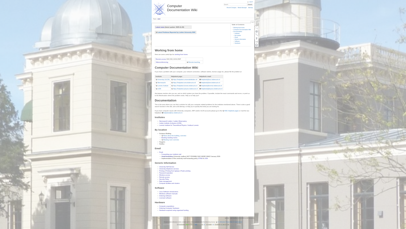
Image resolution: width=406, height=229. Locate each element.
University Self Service (166, 167)
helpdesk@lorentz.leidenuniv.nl (211, 85)
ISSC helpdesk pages (231, 111)
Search (250, 4)
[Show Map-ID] (256, 45)
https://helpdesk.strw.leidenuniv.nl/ (184, 82)
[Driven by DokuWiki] (225, 224)
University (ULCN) (164, 79)
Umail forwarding (167, 156)
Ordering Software (165, 196)
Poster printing (185, 171)
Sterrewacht (162, 82)
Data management (165, 181)
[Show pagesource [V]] (256, 28)
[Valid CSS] (216, 224)
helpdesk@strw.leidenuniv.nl (210, 82)
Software (237, 41)
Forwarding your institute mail (171, 154)
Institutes (237, 33)
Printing (161, 171)
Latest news (160, 27)
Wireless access (164, 175)
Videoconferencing (162, 62)
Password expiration (166, 173)
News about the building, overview (174, 135)
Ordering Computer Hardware (169, 208)
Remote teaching (194, 62)
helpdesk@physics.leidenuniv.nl (211, 89)
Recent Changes (231, 7)
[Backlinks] (256, 34)
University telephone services (169, 169)
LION (159, 89)
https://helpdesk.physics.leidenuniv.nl (185, 89)
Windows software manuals (168, 193)
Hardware (237, 43)
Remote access (161, 59)
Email (236, 37)
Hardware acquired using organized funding (174, 210)
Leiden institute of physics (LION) (170, 123)
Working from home (239, 27)
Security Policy (164, 179)
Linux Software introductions (168, 191)
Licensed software (165, 198)
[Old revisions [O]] (256, 31)
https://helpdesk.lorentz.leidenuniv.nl (185, 85)
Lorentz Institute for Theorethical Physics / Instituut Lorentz (179, 125)
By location (238, 35)
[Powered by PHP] (198, 224)
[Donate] (190, 224)
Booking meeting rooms (169, 137)
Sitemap (250, 7)
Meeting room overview (171, 140)
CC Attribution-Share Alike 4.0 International (230, 222)
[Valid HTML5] (207, 224)
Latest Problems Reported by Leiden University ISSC (176, 32)
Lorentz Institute (163, 85)
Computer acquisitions (166, 206)
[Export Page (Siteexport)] (256, 41)
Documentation (237, 31)
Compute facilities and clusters (169, 183)
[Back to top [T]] (256, 38)
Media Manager (242, 7)
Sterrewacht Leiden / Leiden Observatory (173, 121)
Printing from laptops (172, 171)
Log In (251, 2)
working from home (181, 54)
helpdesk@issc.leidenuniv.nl (210, 79)
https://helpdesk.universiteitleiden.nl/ (185, 79)
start (159, 19)
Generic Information (240, 39)
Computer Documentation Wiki (242, 29)
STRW (200, 158)
